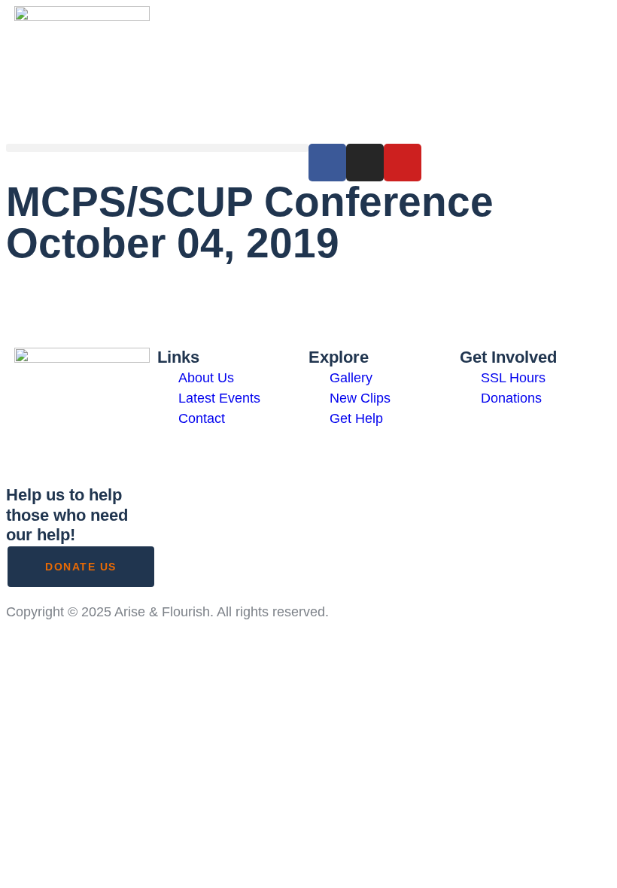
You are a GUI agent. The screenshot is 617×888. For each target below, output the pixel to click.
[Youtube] (402, 162)
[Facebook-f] (327, 162)
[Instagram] (365, 162)
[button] (157, 148)
